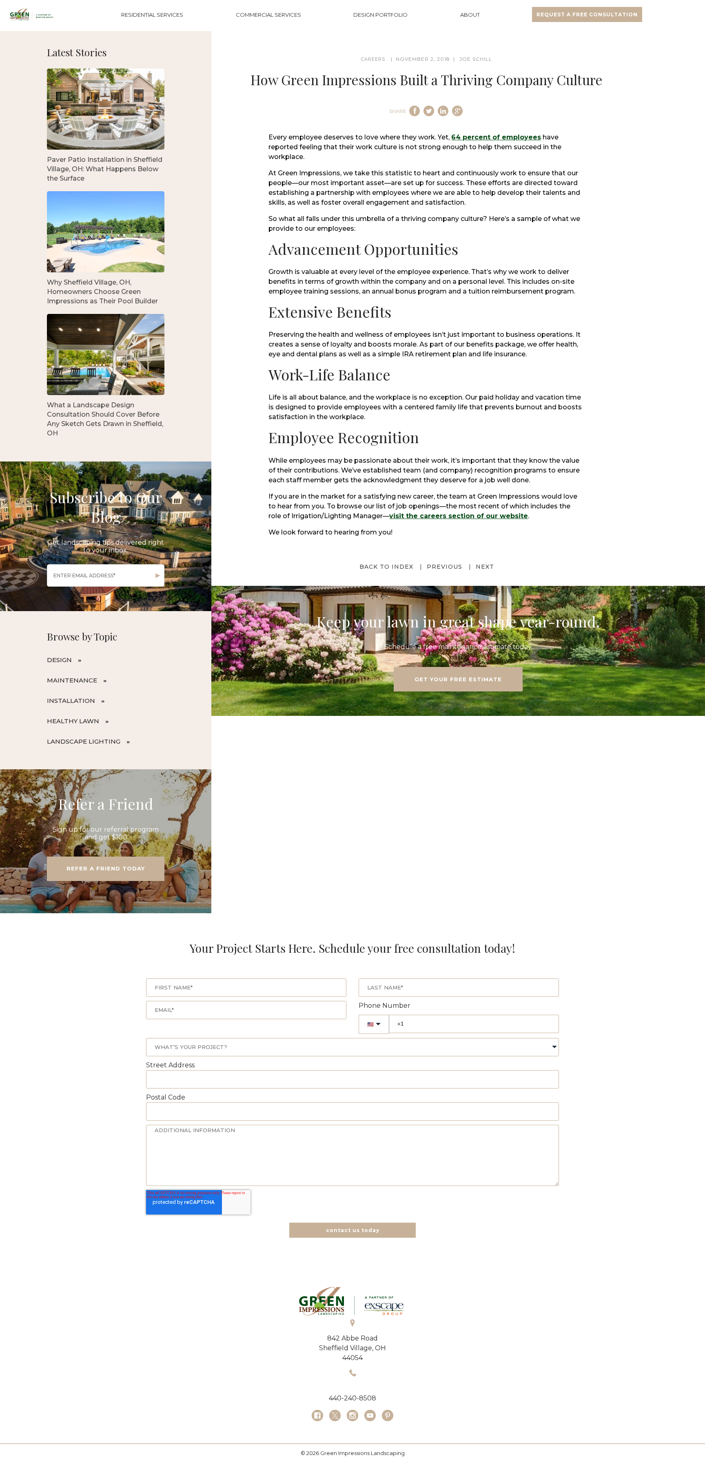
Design (59, 660)
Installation (71, 700)
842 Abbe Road (352, 1338)
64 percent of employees (496, 137)
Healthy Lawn (73, 721)
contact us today (352, 1230)
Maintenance (72, 680)
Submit (157, 575)
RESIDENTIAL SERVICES (152, 14)
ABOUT (470, 14)
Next (485, 566)
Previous (444, 566)
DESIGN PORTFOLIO (380, 14)
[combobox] (352, 1047)
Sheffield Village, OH (352, 1348)
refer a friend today (106, 868)
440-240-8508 (352, 1398)
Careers (373, 59)
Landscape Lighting (83, 741)
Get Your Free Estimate (458, 679)
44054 (352, 1358)
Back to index (386, 566)
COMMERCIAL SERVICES (268, 14)
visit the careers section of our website (458, 516)
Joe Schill (475, 59)
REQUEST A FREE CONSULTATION (587, 14)
